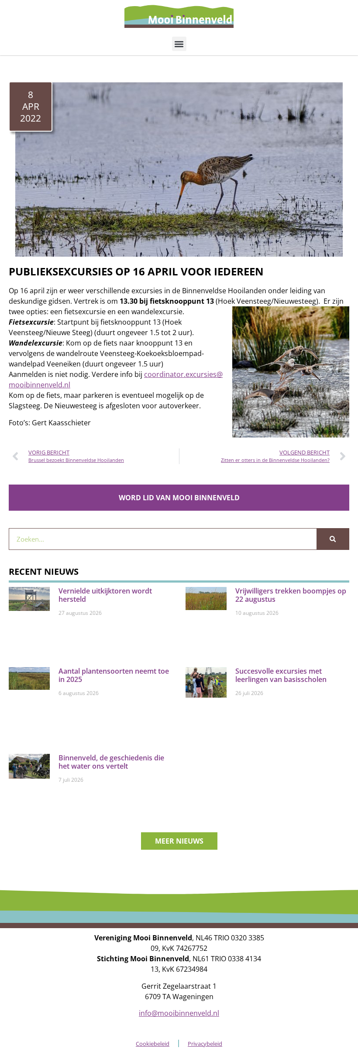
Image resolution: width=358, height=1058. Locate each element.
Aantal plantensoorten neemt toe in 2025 (114, 675)
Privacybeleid (205, 1044)
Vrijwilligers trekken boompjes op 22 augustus (290, 595)
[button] (179, 44)
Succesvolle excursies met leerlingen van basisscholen (281, 675)
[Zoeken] (333, 539)
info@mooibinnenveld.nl (179, 1013)
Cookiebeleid (152, 1044)
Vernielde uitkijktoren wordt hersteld (105, 595)
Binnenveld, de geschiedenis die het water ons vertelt (111, 762)
